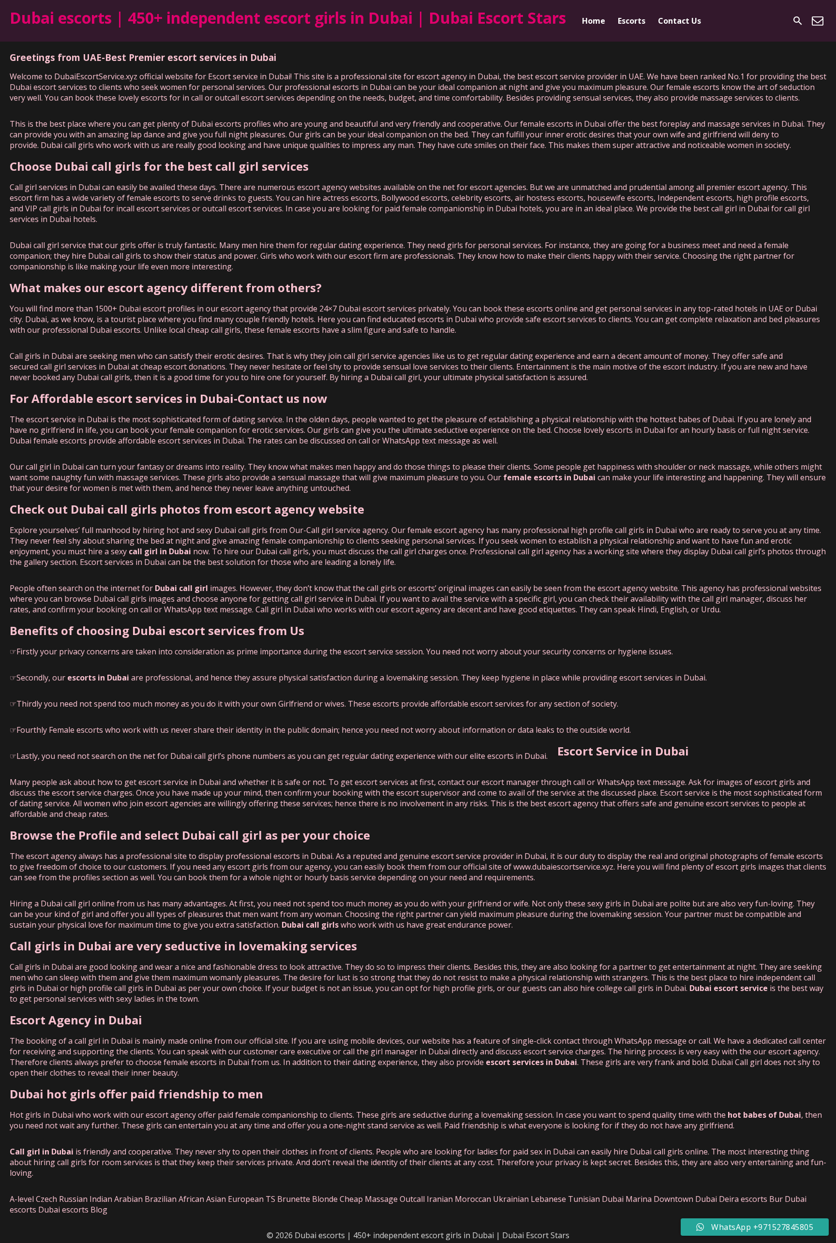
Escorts (631, 20)
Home (593, 20)
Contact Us (679, 20)
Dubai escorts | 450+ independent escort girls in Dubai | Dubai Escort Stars (288, 17)
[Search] (797, 21)
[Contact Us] (817, 21)
